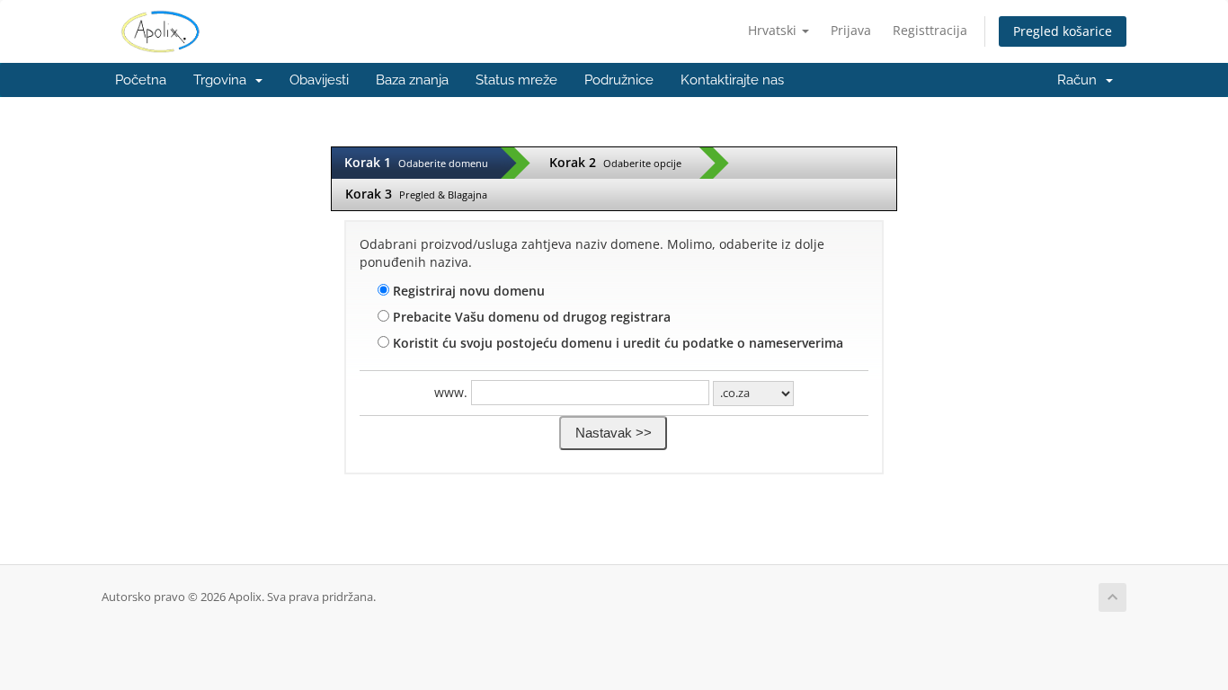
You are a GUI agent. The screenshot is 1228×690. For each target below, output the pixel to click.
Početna (140, 80)
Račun (1080, 80)
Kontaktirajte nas (732, 80)
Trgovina (223, 80)
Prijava (851, 30)
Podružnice (619, 80)
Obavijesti (319, 80)
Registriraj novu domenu (467, 290)
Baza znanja (412, 80)
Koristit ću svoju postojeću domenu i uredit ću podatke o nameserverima (616, 342)
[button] (613, 433)
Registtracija (930, 30)
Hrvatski (774, 30)
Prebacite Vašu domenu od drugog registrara (530, 316)
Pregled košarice (1062, 31)
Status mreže (516, 80)
